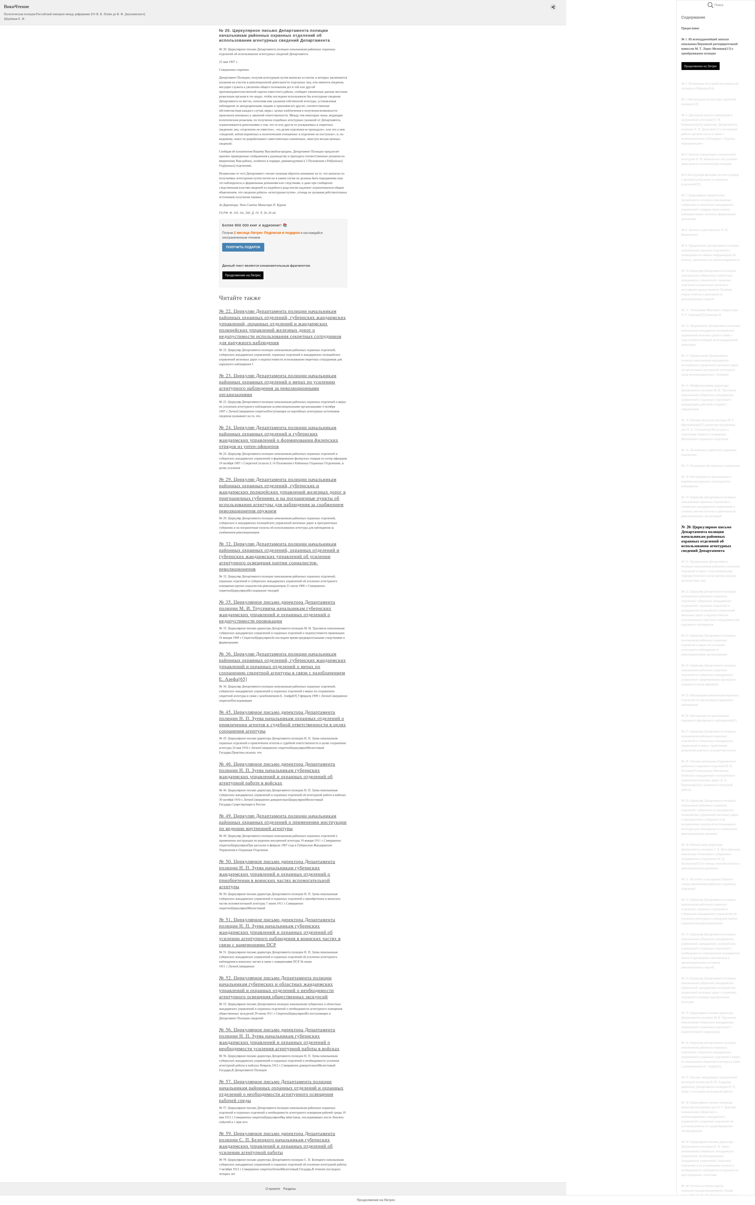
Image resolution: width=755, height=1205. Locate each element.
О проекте (272, 1188)
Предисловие (690, 28)
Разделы (289, 1188)
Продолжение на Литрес (700, 66)
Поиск (715, 5)
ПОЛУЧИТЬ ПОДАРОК (243, 247)
